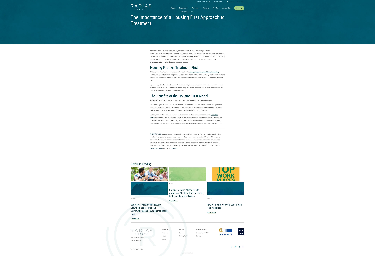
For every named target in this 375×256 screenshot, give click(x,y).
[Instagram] (239, 247)
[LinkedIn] (232, 247)
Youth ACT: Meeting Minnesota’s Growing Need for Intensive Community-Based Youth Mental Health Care (149, 209)
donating (174, 148)
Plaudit (191, 253)
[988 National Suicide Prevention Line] (241, 231)
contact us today (156, 148)
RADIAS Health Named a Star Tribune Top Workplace (224, 206)
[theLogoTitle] (141, 7)
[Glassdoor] (235, 247)
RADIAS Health (155, 134)
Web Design (185, 253)
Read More (136, 219)
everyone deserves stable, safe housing (204, 72)
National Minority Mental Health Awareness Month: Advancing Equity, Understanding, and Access (186, 193)
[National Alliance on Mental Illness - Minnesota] (225, 231)
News (192, 12)
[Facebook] (242, 247)
